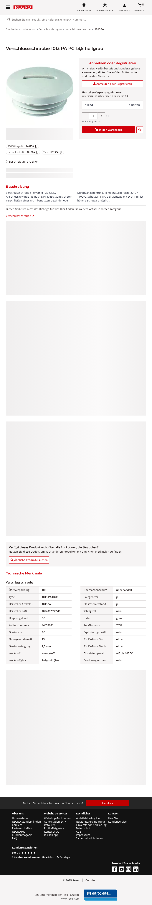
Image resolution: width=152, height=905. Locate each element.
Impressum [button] (83, 835)
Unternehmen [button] (20, 818)
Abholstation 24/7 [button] (55, 821)
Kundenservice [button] (117, 821)
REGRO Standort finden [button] (26, 821)
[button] (8, 7)
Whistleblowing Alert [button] (89, 818)
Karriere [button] (17, 825)
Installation (29, 29)
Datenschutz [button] (84, 828)
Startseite (12, 29)
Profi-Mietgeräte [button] (54, 828)
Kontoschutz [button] (52, 831)
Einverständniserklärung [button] (91, 825)
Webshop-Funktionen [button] (57, 818)
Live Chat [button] (113, 818)
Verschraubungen (50, 29)
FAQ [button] (14, 838)
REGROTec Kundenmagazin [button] (22, 833)
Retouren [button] (50, 825)
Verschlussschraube (78, 29)
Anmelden (107, 803)
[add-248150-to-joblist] (139, 129)
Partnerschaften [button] (22, 828)
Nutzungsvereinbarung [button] (90, 821)
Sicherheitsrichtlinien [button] (89, 838)
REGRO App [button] (51, 835)
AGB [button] (78, 831)
